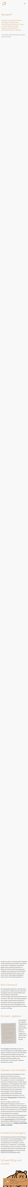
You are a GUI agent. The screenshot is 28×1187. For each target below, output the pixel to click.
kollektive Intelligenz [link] (7, 1150)
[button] (26, 1180)
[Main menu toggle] (25, 3)
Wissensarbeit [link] (12, 1097)
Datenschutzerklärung (15, 1181)
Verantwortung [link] (9, 1119)
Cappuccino (13, 1183)
